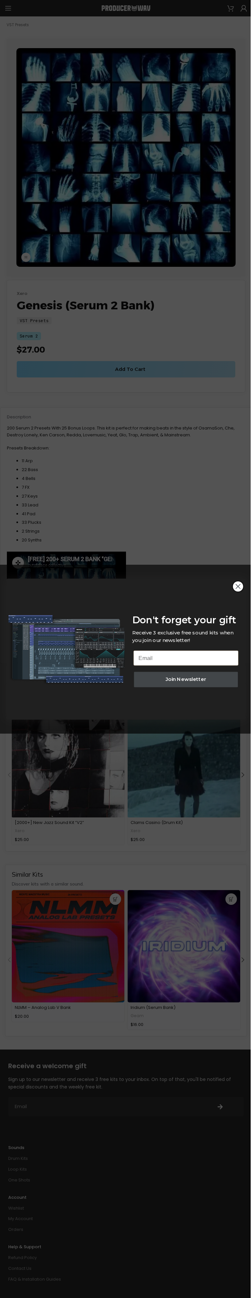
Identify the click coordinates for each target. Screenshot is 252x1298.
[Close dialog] (238, 586)
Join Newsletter (186, 679)
